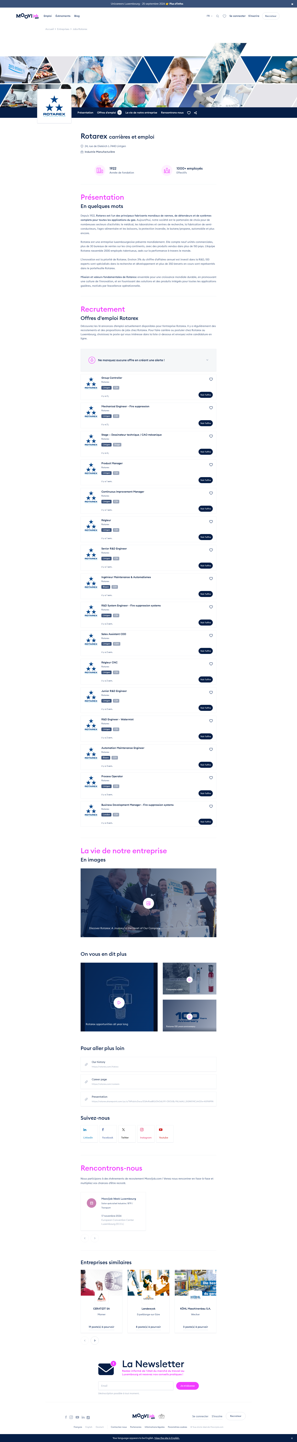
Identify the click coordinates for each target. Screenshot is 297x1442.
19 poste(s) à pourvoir (101, 1326)
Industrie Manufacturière (100, 151)
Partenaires (135, 1427)
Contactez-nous (119, 1427)
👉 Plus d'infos (174, 3)
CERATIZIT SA (101, 1308)
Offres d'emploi (108, 112)
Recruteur (270, 16)
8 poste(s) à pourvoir (148, 1326)
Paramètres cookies (177, 1427)
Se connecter (237, 16)
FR (208, 15)
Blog (77, 16)
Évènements (63, 16)
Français (78, 1427)
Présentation (85, 112)
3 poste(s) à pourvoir (195, 1326)
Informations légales (154, 1427)
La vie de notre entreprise (141, 112)
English (88, 1427)
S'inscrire (253, 16)
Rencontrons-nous (172, 112)
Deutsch (100, 1427)
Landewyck (148, 1308)
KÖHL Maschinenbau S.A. (195, 1308)
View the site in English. (167, 1438)
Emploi (48, 16)
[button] (95, 1340)
